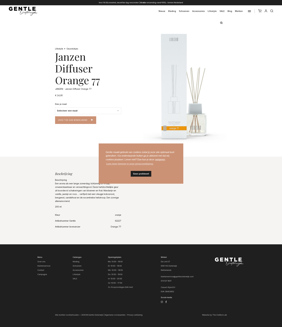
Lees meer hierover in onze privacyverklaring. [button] (129, 164)
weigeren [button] (160, 159)
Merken (239, 11)
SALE (222, 11)
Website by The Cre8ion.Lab (214, 315)
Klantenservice (43, 266)
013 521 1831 (166, 281)
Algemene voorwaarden (115, 315)
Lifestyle (212, 11)
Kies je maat (61, 104)
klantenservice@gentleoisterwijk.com (177, 276)
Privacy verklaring (134, 315)
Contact (40, 270)
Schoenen (184, 11)
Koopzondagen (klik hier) (122, 287)
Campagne (42, 274)
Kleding (172, 11)
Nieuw (162, 11)
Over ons (41, 261)
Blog (230, 11)
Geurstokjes (72, 48)
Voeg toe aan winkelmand (72, 120)
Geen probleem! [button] (141, 174)
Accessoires (198, 11)
